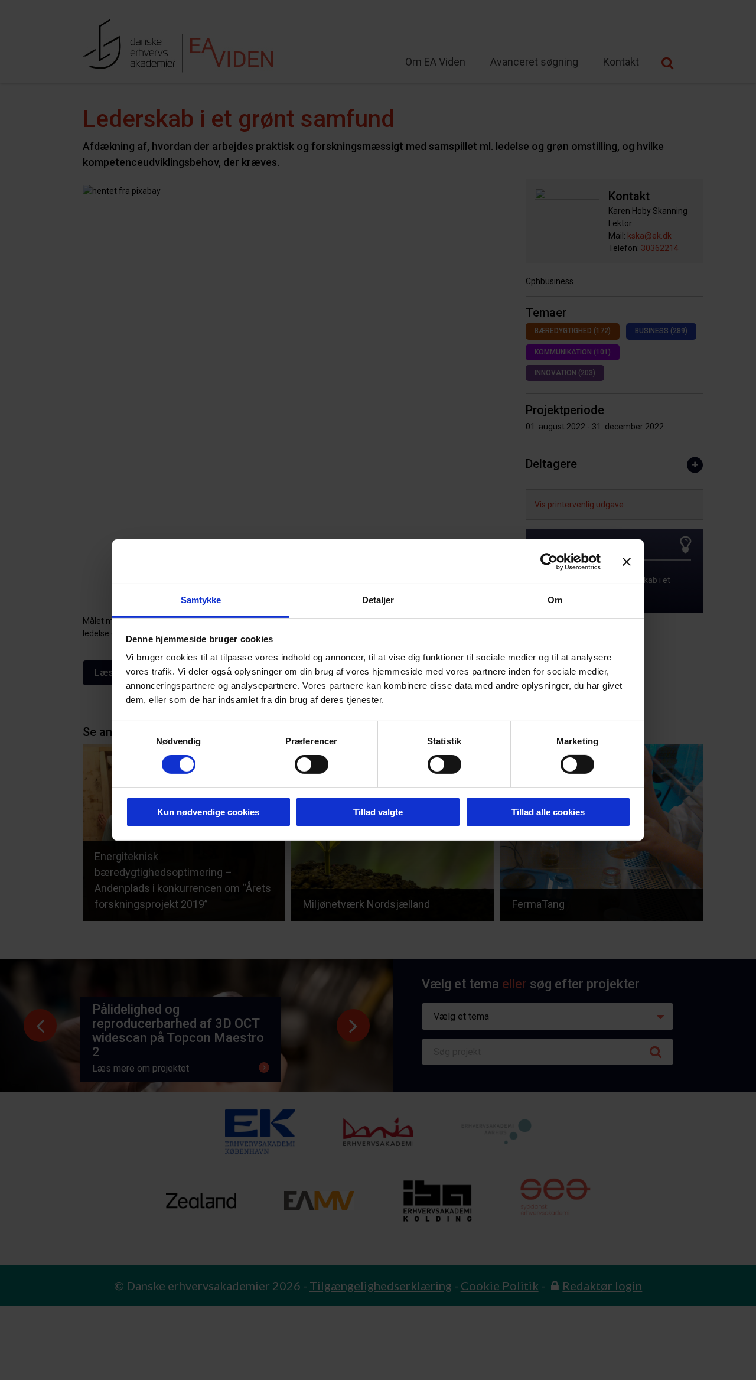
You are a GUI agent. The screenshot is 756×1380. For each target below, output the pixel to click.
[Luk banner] (627, 561)
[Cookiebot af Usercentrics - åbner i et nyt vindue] (549, 561)
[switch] (311, 764)
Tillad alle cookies (548, 812)
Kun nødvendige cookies (208, 812)
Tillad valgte (378, 812)
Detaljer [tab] (378, 600)
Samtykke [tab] (201, 600)
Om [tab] (555, 600)
